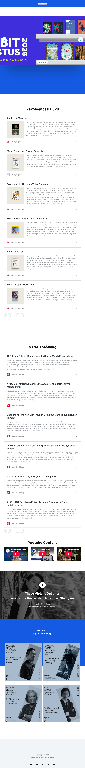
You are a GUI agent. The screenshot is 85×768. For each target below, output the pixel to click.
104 (17, 315)
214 (17, 531)
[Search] (42, 11)
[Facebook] (31, 764)
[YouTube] (54, 764)
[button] (4, 39)
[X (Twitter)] (37, 764)
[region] (42, 40)
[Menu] (80, 4)
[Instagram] (42, 764)
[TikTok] (48, 764)
